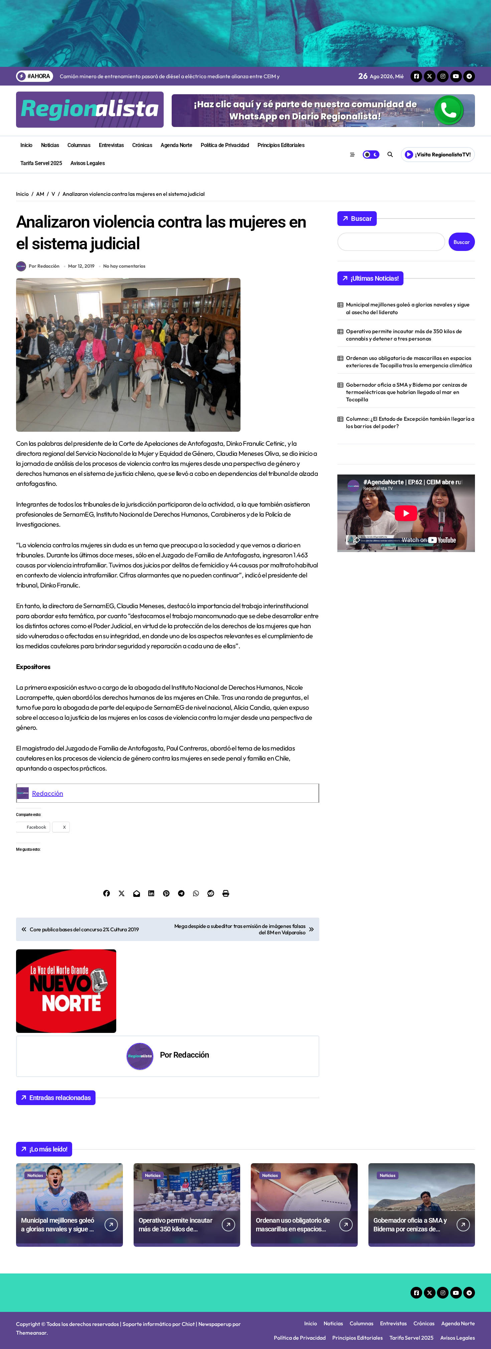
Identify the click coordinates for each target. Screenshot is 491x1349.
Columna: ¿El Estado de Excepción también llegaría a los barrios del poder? (410, 422)
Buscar (361, 219)
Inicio (26, 145)
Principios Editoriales (281, 145)
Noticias (50, 145)
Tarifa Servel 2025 (41, 163)
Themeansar (31, 1332)
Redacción (47, 793)
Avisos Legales (87, 163)
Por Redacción (44, 266)
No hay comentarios (124, 266)
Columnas (78, 145)
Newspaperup (214, 1324)
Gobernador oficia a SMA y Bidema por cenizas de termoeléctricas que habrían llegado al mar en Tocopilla (406, 392)
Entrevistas (111, 145)
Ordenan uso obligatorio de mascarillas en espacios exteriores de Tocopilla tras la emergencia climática (409, 362)
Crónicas (142, 145)
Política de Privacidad (225, 145)
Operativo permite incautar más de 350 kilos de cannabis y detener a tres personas (404, 335)
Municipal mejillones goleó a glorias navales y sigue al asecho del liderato (408, 308)
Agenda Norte (176, 145)
